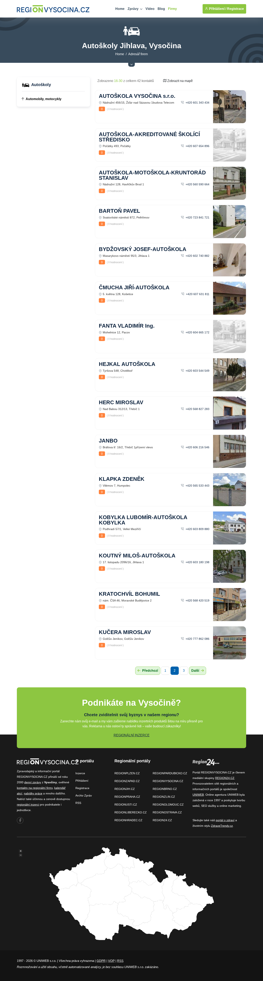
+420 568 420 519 (197, 600)
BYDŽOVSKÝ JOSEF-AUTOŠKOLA (142, 249)
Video (150, 9)
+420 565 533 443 (197, 485)
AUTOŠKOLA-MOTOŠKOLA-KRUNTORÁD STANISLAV (152, 175)
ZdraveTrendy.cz (222, 825)
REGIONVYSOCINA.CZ (168, 781)
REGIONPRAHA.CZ (127, 796)
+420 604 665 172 (197, 332)
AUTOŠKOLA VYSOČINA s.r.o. (137, 96)
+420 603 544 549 (197, 370)
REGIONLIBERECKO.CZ (130, 812)
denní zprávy (32, 782)
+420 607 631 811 (197, 294)
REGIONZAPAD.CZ (127, 781)
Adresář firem (138, 54)
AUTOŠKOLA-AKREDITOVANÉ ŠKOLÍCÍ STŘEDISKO (149, 136)
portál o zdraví (225, 820)
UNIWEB (198, 794)
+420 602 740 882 (197, 255)
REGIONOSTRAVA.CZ (167, 812)
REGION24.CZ (162, 820)
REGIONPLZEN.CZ (127, 773)
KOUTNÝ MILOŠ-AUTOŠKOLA (137, 555)
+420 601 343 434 (197, 102)
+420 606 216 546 (197, 447)
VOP (111, 960)
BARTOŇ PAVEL (119, 211)
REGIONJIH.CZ (124, 789)
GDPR (101, 960)
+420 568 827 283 (197, 409)
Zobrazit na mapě (179, 81)
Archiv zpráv (83, 795)
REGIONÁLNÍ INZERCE (132, 735)
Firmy (172, 9)
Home (120, 9)
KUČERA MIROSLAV (125, 632)
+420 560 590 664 (197, 184)
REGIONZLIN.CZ (164, 796)
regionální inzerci (28, 804)
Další (195, 670)
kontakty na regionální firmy (35, 787)
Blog (161, 9)
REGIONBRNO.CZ (165, 789)
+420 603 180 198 (197, 562)
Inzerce (80, 773)
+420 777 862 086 (197, 638)
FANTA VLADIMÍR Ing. (127, 326)
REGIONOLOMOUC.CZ (168, 804)
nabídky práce (33, 793)
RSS (78, 803)
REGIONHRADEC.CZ (128, 820)
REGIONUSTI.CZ (125, 804)
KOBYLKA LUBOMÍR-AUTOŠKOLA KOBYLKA (143, 520)
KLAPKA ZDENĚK (121, 479)
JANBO (108, 441)
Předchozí (149, 670)
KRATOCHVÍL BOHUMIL (129, 594)
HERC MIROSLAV (121, 402)
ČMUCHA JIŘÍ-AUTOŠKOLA (134, 287)
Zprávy (133, 9)
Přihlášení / (217, 9)
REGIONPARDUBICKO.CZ (170, 773)
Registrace (235, 9)
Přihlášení (81, 780)
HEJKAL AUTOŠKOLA (127, 364)
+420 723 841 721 (197, 217)
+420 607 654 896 (197, 146)
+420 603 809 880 (197, 529)
